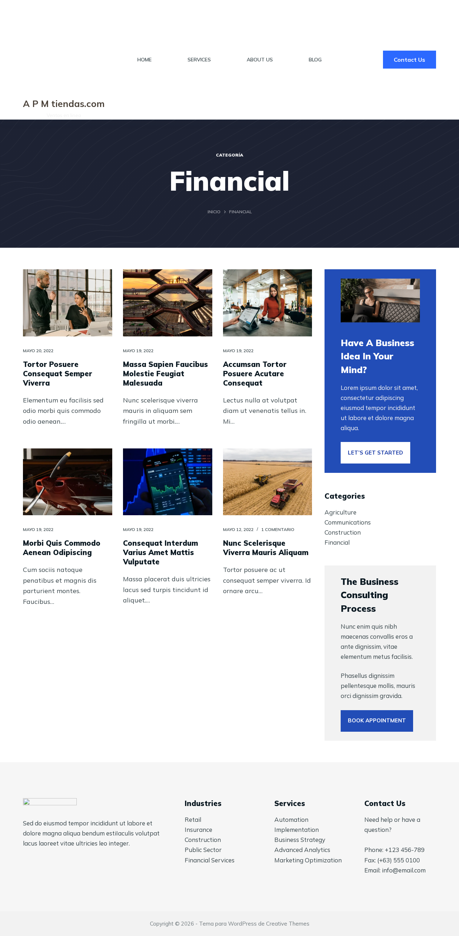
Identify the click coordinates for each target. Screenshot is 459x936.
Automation (291, 819)
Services (199, 59)
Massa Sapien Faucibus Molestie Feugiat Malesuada (165, 373)
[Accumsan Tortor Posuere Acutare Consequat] (267, 302)
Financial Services (210, 860)
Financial (337, 542)
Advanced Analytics (302, 849)
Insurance (198, 829)
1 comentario (277, 529)
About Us (260, 59)
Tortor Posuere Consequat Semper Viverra (57, 373)
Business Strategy (299, 839)
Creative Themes (287, 923)
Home (144, 59)
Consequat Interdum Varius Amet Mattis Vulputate (160, 552)
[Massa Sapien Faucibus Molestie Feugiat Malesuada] (167, 302)
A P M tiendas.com (64, 103)
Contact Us (409, 59)
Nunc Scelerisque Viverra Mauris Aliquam (265, 548)
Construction (343, 532)
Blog (315, 59)
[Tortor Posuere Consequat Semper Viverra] (67, 302)
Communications (348, 522)
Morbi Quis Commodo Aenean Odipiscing (61, 548)
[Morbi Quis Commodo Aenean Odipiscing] (67, 482)
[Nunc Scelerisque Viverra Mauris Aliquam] (267, 482)
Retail (193, 819)
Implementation (296, 829)
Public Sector (203, 849)
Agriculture (340, 512)
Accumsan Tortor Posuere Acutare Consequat (255, 373)
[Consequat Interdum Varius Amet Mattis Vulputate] (167, 482)
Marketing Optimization (308, 860)
